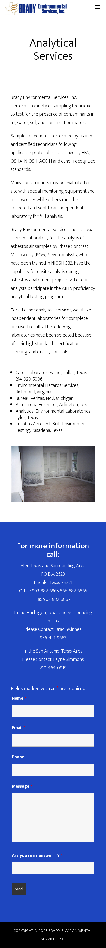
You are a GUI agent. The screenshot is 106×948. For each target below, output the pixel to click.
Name (19, 698)
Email (18, 727)
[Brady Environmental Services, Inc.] (36, 8)
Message (22, 786)
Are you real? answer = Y (37, 855)
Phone (18, 757)
